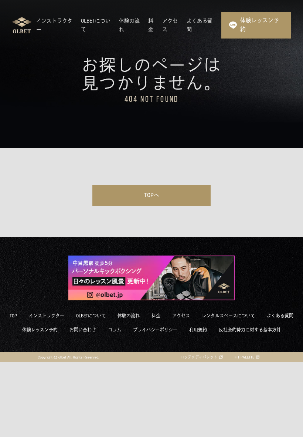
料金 (156, 315)
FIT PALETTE (244, 357)
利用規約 (198, 330)
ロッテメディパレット (198, 357)
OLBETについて (91, 315)
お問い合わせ (82, 330)
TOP (13, 315)
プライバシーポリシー (155, 330)
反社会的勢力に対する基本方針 (250, 330)
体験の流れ (129, 315)
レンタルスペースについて (228, 315)
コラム (114, 330)
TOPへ (151, 195)
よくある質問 (280, 315)
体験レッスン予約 (259, 25)
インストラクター (46, 315)
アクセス (181, 315)
